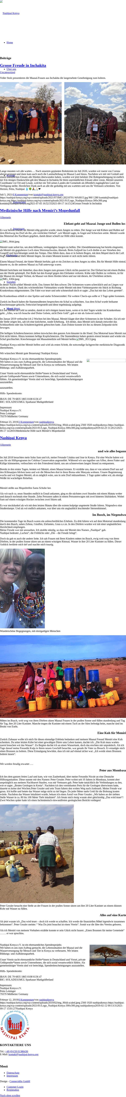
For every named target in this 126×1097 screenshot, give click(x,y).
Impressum (12, 1075)
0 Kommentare (20, 194)
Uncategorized (7, 72)
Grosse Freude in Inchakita (23, 65)
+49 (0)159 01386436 (16, 1051)
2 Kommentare (26, 422)
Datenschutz (13, 1072)
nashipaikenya (46, 422)
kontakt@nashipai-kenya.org (48, 194)
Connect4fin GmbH (20, 1081)
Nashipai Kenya (13, 438)
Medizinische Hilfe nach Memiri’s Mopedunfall (40, 210)
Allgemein (5, 217)
